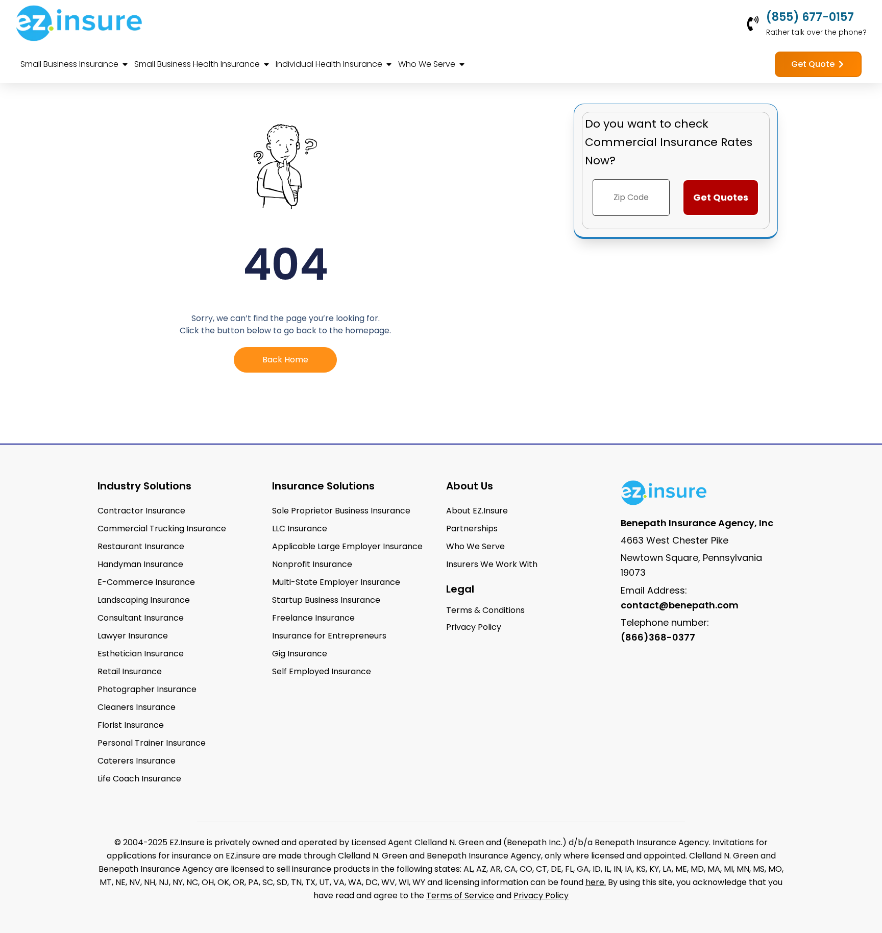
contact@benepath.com (680, 605)
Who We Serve (475, 546)
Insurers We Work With (491, 564)
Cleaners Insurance (136, 707)
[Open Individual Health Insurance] (389, 64)
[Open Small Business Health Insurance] (266, 64)
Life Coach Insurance (139, 778)
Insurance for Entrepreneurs (329, 636)
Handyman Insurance (140, 564)
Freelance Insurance (313, 618)
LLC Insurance (299, 528)
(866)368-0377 (658, 637)
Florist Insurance (130, 725)
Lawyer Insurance (132, 636)
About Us (469, 486)
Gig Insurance (299, 653)
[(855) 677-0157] (753, 23)
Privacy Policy (541, 895)
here (594, 882)
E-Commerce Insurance (146, 582)
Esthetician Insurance (140, 653)
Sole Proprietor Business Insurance (341, 511)
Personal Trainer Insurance (151, 743)
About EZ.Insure (477, 511)
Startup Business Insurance (326, 600)
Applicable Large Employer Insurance (347, 546)
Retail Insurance (129, 671)
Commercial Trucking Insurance (161, 528)
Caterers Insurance (136, 761)
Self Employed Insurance (321, 671)
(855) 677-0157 (810, 17)
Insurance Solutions (323, 486)
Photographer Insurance (147, 689)
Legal (460, 589)
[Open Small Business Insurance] (125, 64)
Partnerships (472, 528)
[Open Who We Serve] (462, 64)
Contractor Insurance (141, 511)
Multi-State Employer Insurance (336, 582)
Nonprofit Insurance (312, 564)
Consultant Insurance (140, 618)
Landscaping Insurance (143, 600)
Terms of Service (460, 895)
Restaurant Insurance (140, 546)
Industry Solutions (144, 486)
